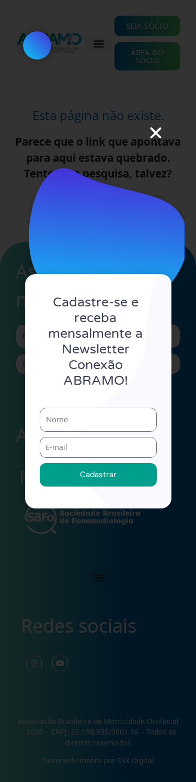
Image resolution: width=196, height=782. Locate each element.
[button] (156, 133)
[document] (98, 391)
